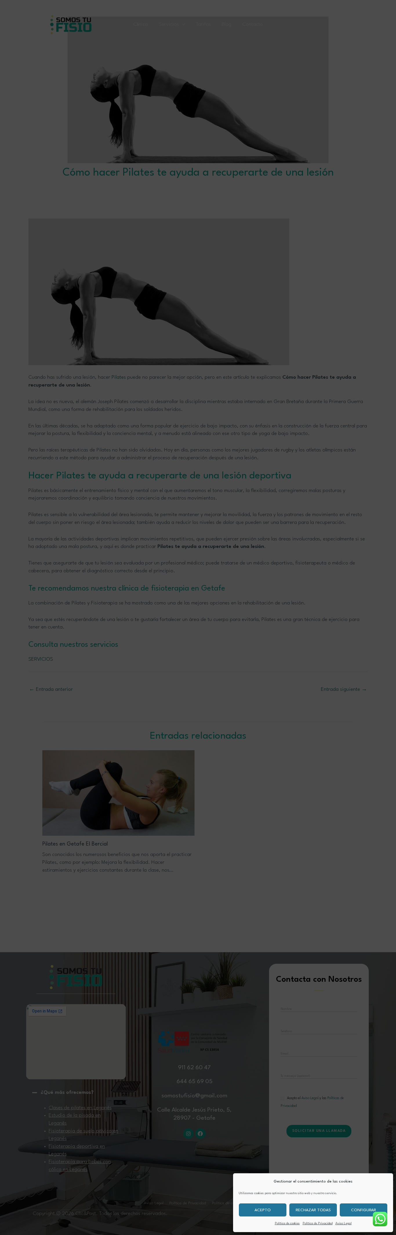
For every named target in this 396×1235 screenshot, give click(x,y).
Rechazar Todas (313, 1210)
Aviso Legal (343, 1223)
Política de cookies (287, 1223)
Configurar (363, 1210)
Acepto (263, 1210)
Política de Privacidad (318, 1223)
